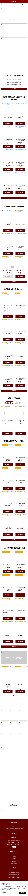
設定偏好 (4, 892)
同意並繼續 (22, 892)
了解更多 (8, 889)
